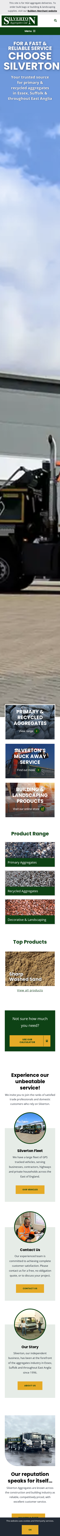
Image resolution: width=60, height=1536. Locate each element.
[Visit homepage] (21, 21)
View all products (30, 990)
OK (30, 1529)
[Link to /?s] (55, 20)
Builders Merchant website (42, 10)
